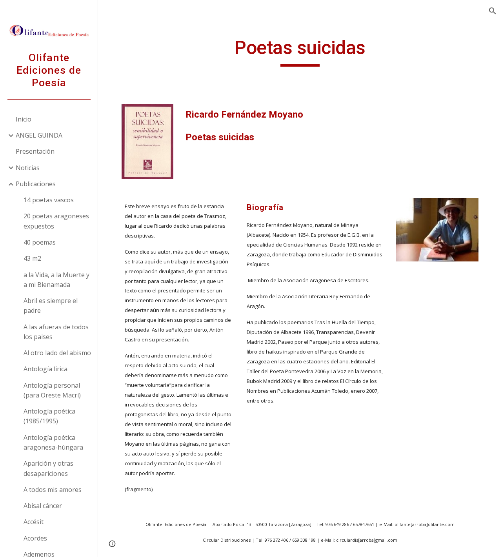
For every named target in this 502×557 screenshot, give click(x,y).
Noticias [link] (28, 167)
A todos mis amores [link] (53, 489)
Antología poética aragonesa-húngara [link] (53, 442)
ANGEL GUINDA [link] (39, 135)
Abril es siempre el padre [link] (51, 305)
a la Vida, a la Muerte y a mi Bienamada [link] (56, 279)
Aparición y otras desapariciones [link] (48, 468)
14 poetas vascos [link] (49, 200)
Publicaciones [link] (36, 184)
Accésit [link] (34, 521)
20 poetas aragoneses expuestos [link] (56, 221)
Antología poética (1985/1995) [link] (49, 416)
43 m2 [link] (32, 258)
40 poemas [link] (40, 242)
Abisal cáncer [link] (43, 505)
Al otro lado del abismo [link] (57, 352)
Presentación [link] (35, 151)
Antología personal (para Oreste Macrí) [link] (52, 390)
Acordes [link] (35, 538)
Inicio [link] (23, 119)
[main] (299, 51)
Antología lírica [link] (45, 369)
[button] (492, 11)
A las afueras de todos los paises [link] (56, 332)
